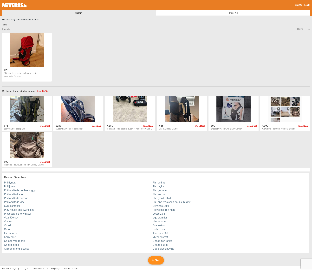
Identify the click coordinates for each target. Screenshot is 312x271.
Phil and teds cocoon (16, 198)
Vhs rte (8, 221)
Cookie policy (53, 268)
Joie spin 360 (160, 233)
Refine (300, 29)
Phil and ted (159, 194)
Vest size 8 (159, 213)
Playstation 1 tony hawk (17, 213)
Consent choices (70, 268)
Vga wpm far (160, 217)
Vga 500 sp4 (11, 217)
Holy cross (159, 229)
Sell (157, 260)
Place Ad (233, 13)
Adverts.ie (14, 5)
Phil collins (159, 182)
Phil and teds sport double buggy (171, 202)
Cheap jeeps (11, 244)
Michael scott (160, 237)
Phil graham (160, 190)
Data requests (38, 268)
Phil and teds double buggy (20, 190)
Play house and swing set (19, 209)
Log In (307, 5)
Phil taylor (158, 186)
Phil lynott (9, 182)
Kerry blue (10, 237)
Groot (7, 229)
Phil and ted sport (14, 194)
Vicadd (8, 225)
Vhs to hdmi (159, 221)
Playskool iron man (164, 209)
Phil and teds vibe (14, 202)
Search (78, 13)
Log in (25, 268)
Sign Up (298, 5)
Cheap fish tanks (162, 241)
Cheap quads (160, 244)
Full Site (5, 268)
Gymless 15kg (161, 206)
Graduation (159, 225)
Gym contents (12, 206)
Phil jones (10, 186)
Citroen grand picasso (16, 248)
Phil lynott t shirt (162, 198)
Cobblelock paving (163, 248)
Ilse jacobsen (11, 233)
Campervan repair (14, 241)
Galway (17, 76)
